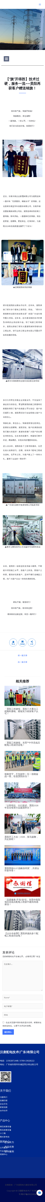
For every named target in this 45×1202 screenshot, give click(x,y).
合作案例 (9, 1151)
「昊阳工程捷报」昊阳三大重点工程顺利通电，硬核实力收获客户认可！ (21, 711)
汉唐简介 (4, 1097)
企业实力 (9, 1142)
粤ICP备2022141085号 (30, 1194)
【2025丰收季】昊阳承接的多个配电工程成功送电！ (21, 934)
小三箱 (3, 1133)
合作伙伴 (4, 1110)
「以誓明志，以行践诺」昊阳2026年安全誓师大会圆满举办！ (21, 806)
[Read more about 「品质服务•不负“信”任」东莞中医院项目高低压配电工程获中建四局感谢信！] (22, 886)
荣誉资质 (4, 1107)
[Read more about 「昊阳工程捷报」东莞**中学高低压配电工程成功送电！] (22, 729)
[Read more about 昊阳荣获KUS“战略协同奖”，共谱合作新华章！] (22, 855)
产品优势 (9, 1146)
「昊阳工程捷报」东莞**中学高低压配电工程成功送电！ (22, 743)
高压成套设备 (5, 1126)
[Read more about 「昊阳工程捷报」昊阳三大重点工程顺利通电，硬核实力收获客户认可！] (22, 695)
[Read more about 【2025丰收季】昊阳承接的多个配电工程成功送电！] (22, 920)
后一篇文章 (22, 662)
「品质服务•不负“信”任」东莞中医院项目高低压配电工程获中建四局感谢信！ (22, 901)
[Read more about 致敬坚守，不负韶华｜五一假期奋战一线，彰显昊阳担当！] (22, 760)
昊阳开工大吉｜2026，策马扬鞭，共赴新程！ (21, 837)
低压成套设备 (5, 1129)
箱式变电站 (4, 1136)
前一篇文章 (22, 655)
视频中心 (4, 1154)
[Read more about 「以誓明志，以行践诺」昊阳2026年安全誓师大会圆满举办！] (22, 792)
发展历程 (4, 1100)
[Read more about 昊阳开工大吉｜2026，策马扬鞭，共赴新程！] (22, 823)
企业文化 (4, 1103)
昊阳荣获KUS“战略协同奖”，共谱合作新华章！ (21, 869)
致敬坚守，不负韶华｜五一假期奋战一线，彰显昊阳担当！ (21, 775)
